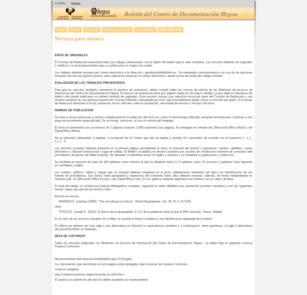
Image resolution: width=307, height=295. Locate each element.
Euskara (75, 3)
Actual (60, 29)
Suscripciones (145, 29)
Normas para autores (116, 29)
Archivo (75, 29)
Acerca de (91, 29)
